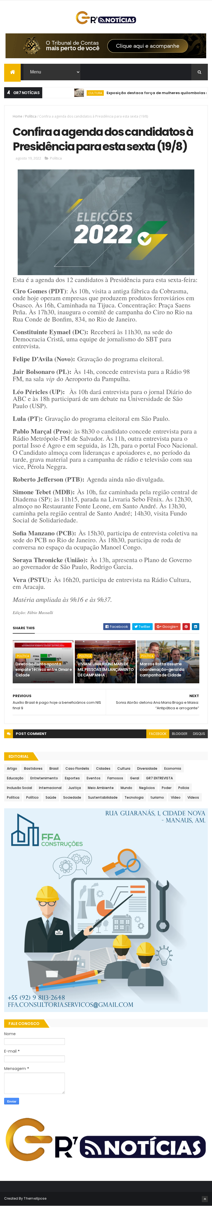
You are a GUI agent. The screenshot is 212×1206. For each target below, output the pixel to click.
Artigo (12, 768)
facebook (157, 733)
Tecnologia (134, 797)
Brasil (54, 768)
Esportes (72, 778)
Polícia (183, 787)
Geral (134, 778)
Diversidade (147, 768)
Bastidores (33, 768)
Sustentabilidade (103, 797)
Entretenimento (44, 778)
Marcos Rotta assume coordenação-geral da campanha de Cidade (162, 669)
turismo (157, 797)
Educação (15, 778)
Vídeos (193, 797)
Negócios (147, 787)
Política (30, 116)
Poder (166, 787)
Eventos (93, 778)
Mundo (126, 787)
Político (32, 797)
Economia (172, 768)
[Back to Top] (205, 1199)
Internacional (50, 787)
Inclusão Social (19, 787)
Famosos (115, 778)
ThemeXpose (35, 1198)
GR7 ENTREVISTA (159, 778)
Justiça (74, 787)
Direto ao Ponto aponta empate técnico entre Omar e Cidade (43, 669)
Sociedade (72, 797)
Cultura (80, 93)
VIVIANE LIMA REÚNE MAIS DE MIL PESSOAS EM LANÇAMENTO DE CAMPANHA (106, 669)
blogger (179, 733)
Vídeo (176, 797)
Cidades (103, 768)
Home (17, 116)
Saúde (51, 797)
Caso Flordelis (77, 768)
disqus (199, 733)
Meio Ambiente (101, 787)
